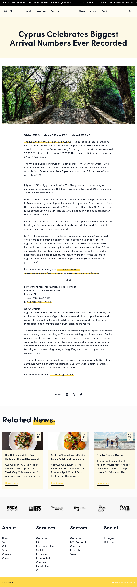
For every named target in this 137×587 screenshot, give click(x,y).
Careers (6, 554)
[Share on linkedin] (67, 394)
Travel (73, 554)
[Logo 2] (35, 508)
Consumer (76, 546)
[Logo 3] (57, 508)
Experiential (43, 558)
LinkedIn (109, 542)
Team (5, 550)
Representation (45, 546)
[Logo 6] (125, 508)
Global (40, 570)
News (5, 538)
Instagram (110, 538)
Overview (41, 538)
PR (37, 542)
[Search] (130, 11)
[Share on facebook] (81, 394)
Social (39, 550)
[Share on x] (74, 394)
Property (75, 550)
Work (5, 542)
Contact (6, 558)
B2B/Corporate (78, 542)
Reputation (42, 566)
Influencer (42, 554)
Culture (6, 546)
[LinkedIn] (11, 11)
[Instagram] (5, 11)
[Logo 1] (12, 508)
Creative (41, 562)
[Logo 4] (80, 508)
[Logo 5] (102, 508)
